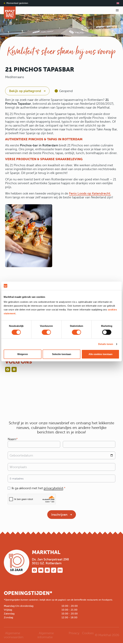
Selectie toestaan (61, 354)
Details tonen (105, 344)
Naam (12, 439)
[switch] (46, 332)
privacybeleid (53, 488)
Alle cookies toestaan (100, 354)
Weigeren (22, 354)
